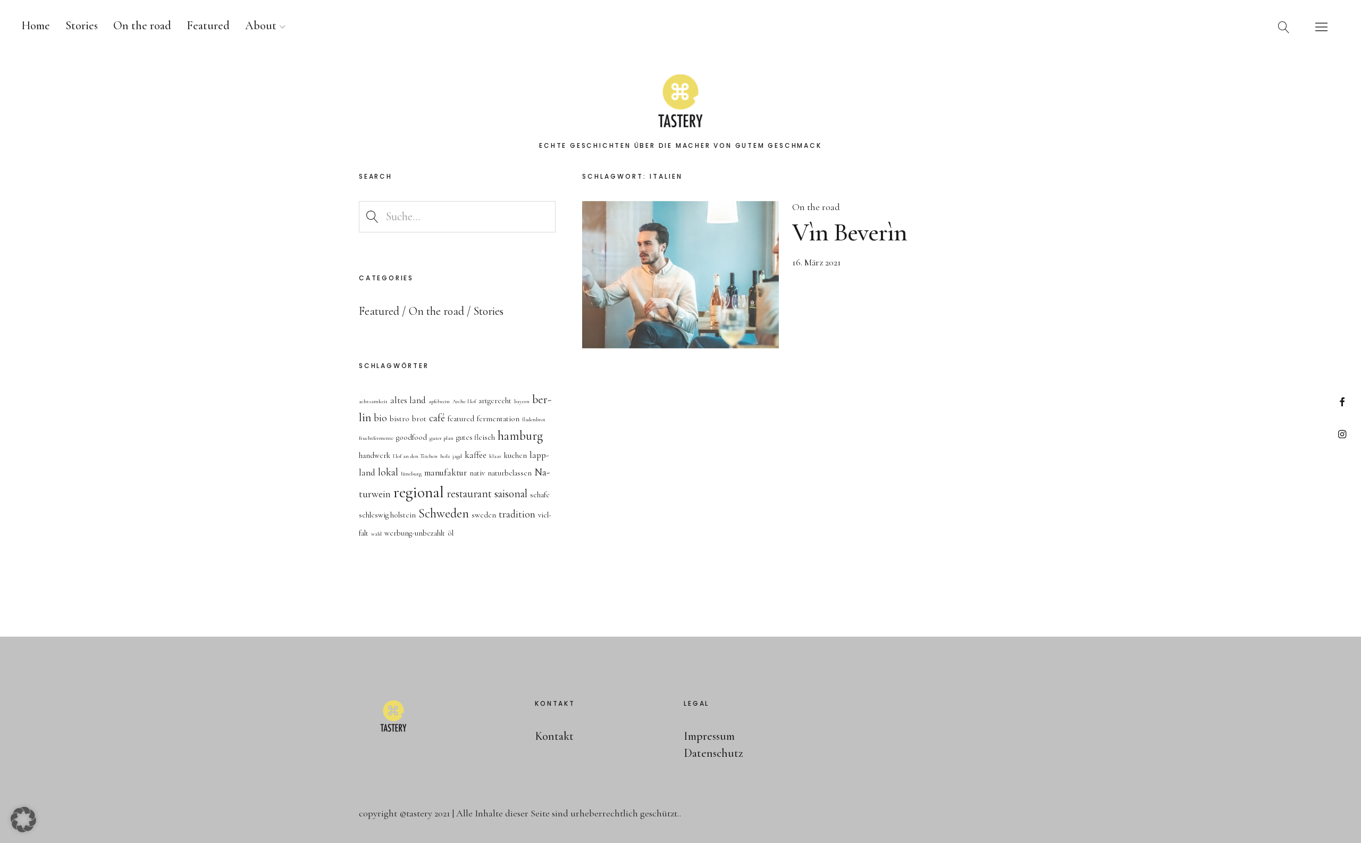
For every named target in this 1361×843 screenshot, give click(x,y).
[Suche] (1284, 26)
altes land (408, 400)
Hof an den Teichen (415, 456)
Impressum (709, 736)
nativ (477, 473)
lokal (388, 472)
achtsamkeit (373, 401)
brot (419, 418)
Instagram (1342, 434)
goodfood (411, 437)
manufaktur (445, 472)
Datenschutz (713, 753)
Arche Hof (464, 401)
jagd (457, 456)
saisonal (510, 493)
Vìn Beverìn (849, 232)
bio (380, 418)
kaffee (475, 455)
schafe (540, 494)
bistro (399, 418)
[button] (23, 819)
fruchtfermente (376, 438)
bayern (522, 401)
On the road (142, 25)
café (437, 418)
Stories (81, 25)
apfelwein (439, 401)
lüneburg (411, 473)
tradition (517, 514)
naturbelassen (510, 473)
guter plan (441, 438)
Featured (208, 25)
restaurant (469, 493)
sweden (484, 515)
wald (376, 533)
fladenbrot (533, 419)
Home (35, 25)
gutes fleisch (475, 437)
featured (461, 418)
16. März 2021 (816, 262)
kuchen (515, 455)
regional (418, 492)
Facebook (1342, 402)
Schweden (443, 513)
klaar (495, 456)
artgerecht (494, 400)
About (260, 25)
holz (445, 456)
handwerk (374, 455)
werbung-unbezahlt (414, 533)
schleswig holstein (387, 515)
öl (450, 533)
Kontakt (554, 736)
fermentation (498, 418)
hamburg (520, 436)
